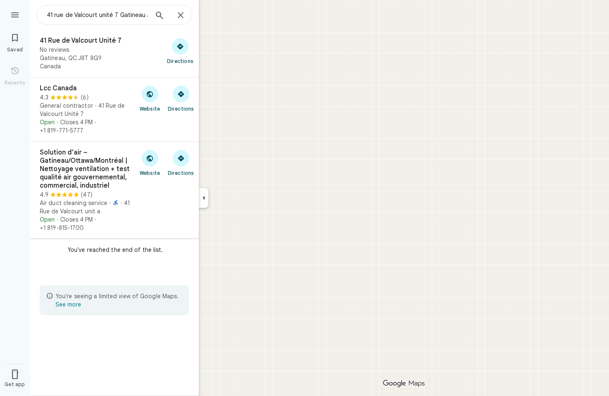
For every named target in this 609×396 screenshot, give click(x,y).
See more (68, 304)
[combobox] (97, 15)
